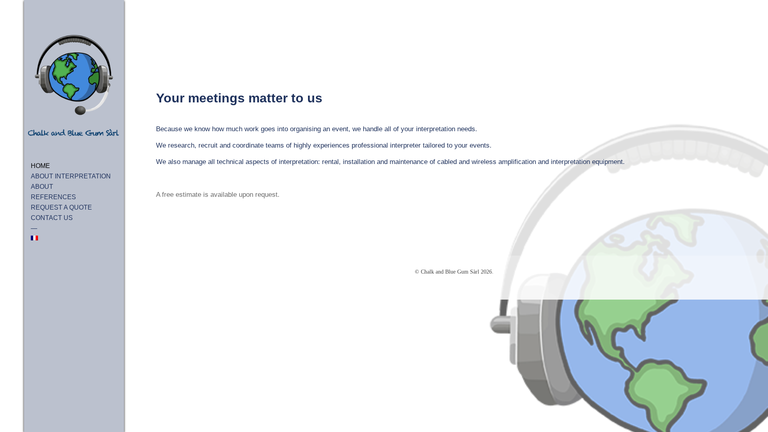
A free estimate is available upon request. (218, 194)
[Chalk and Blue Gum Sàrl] (74, 86)
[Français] (74, 238)
